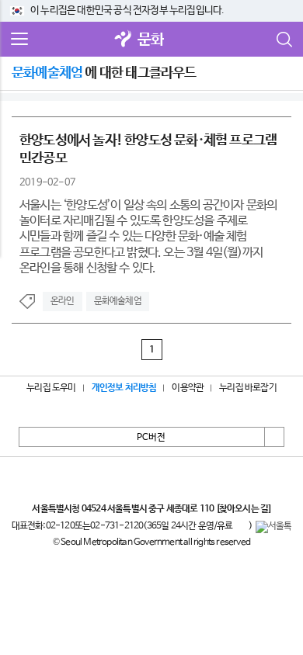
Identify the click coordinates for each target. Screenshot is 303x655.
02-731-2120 (116, 526)
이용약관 (188, 388)
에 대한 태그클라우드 (104, 73)
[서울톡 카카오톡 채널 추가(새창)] (274, 527)
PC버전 (151, 437)
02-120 (60, 526)
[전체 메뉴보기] (19, 39)
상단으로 (274, 437)
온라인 (62, 301)
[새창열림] (123, 40)
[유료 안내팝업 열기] (241, 527)
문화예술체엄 (117, 301)
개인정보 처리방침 (124, 388)
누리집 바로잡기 (248, 388)
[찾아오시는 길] (243, 509)
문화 (151, 40)
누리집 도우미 (50, 388)
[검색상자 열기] (283, 39)
